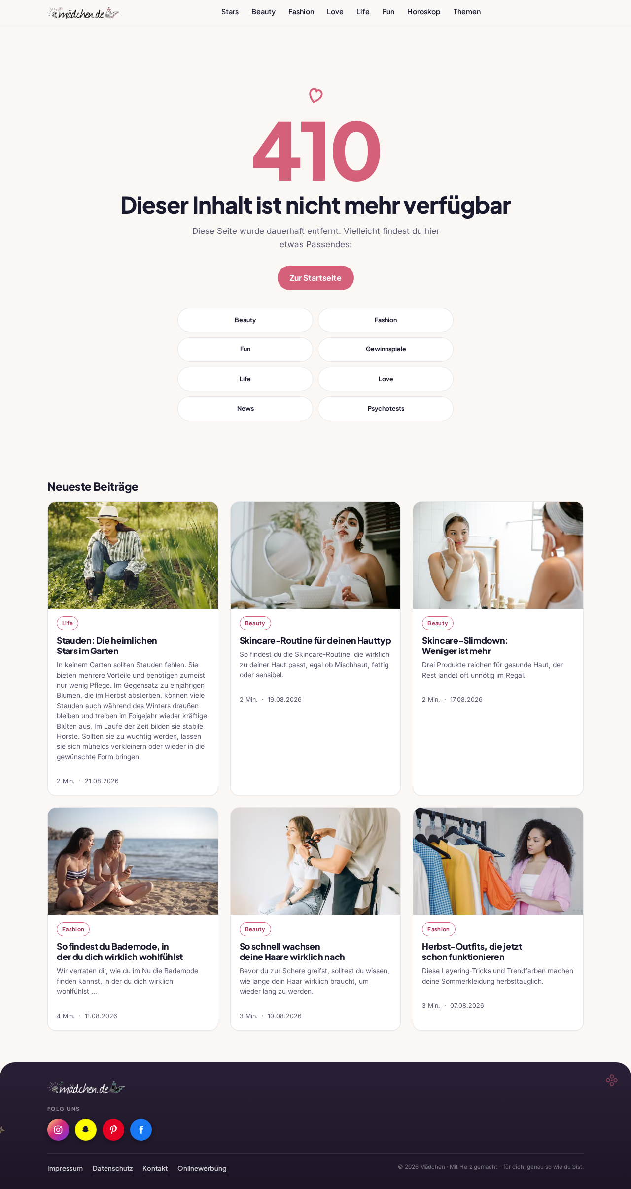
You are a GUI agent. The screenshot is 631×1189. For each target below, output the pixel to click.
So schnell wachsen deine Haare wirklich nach (292, 951)
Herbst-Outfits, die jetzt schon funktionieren (472, 951)
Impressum (65, 1168)
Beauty (263, 11)
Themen (467, 11)
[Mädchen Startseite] (83, 13)
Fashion (301, 11)
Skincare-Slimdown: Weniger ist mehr (465, 645)
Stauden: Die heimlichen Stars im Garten (107, 645)
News (245, 408)
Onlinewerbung (202, 1168)
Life (363, 11)
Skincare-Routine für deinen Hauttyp (315, 640)
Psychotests (386, 408)
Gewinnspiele (386, 349)
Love (335, 11)
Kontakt (155, 1168)
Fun (388, 11)
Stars (230, 11)
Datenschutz (113, 1168)
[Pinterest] (113, 1130)
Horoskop (424, 11)
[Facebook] (141, 1130)
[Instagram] (58, 1130)
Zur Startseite (316, 277)
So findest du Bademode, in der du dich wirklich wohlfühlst (120, 951)
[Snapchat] (86, 1130)
